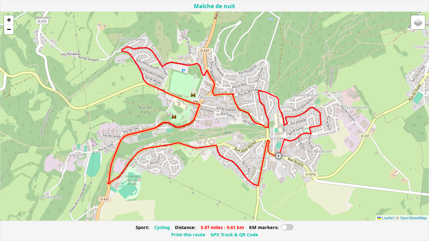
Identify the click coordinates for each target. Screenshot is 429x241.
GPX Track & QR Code (234, 235)
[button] (278, 156)
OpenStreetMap (413, 217)
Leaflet (387, 217)
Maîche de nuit (214, 6)
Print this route (188, 235)
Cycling (162, 227)
